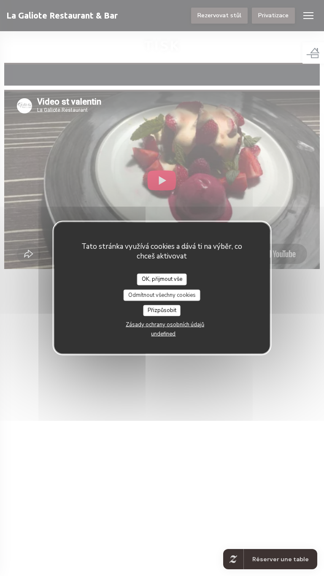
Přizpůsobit (162, 310)
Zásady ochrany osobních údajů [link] (165, 324)
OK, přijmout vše (162, 279)
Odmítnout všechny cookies (162, 295)
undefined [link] (163, 333)
